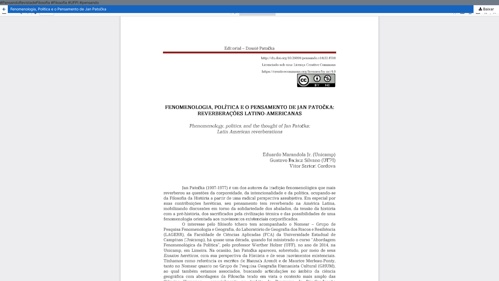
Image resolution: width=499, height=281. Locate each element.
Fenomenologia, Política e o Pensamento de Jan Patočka (58, 9)
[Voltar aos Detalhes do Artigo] (4, 9)
